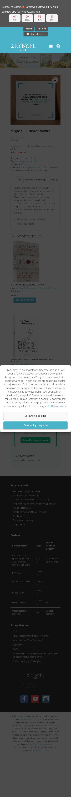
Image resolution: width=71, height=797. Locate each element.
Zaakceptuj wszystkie (35, 425)
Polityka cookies (57, 406)
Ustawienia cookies (36, 415)
